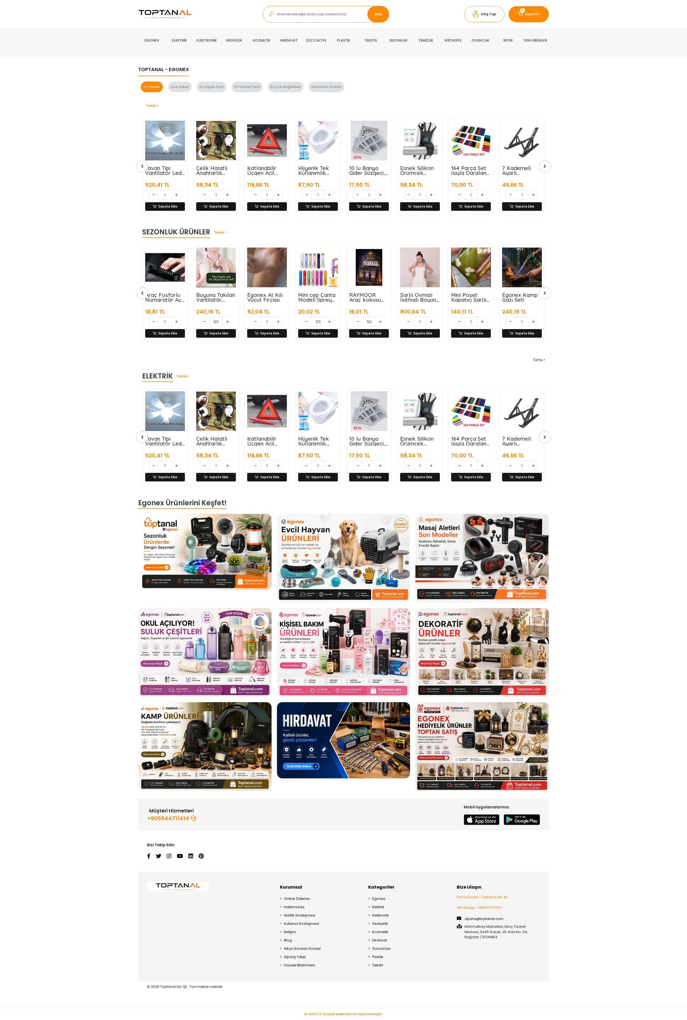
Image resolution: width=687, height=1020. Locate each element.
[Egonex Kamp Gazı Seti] (420, 267)
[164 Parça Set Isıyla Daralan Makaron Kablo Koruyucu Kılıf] (369, 140)
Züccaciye (381, 948)
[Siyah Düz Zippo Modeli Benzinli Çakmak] (522, 267)
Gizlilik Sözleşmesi (299, 915)
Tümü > (152, 105)
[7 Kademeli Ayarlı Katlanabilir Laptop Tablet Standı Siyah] (420, 140)
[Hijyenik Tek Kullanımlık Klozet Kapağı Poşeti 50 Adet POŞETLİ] (216, 140)
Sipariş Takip (295, 956)
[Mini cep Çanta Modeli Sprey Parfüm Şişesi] (216, 267)
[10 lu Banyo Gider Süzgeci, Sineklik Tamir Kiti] (267, 140)
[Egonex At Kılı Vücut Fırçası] (165, 267)
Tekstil (377, 965)
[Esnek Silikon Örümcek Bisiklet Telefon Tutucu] (318, 140)
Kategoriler (381, 887)
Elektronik (380, 915)
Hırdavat (379, 940)
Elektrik (378, 906)
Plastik (377, 956)
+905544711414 (169, 818)
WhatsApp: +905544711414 (479, 907)
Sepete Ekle (167, 206)
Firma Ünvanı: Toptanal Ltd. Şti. (482, 897)
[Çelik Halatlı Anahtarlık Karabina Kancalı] (165, 411)
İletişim (290, 931)
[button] (484, 14)
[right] (545, 166)
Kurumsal (291, 887)
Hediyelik (380, 923)
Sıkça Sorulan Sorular (302, 948)
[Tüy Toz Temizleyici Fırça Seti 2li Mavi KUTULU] (522, 140)
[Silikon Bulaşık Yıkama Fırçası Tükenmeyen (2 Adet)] (471, 140)
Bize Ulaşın (469, 887)
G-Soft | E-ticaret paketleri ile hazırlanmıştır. (343, 1014)
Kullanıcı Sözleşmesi (301, 923)
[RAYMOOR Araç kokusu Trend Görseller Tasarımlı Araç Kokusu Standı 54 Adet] (267, 267)
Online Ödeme (297, 898)
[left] (142, 166)
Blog (288, 940)
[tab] (152, 87)
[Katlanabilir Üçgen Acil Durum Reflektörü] (165, 140)
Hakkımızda (294, 906)
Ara (378, 14)
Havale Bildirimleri (299, 965)
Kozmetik (380, 931)
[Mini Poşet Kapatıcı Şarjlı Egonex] (369, 267)
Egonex (378, 898)
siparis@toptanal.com (484, 918)
